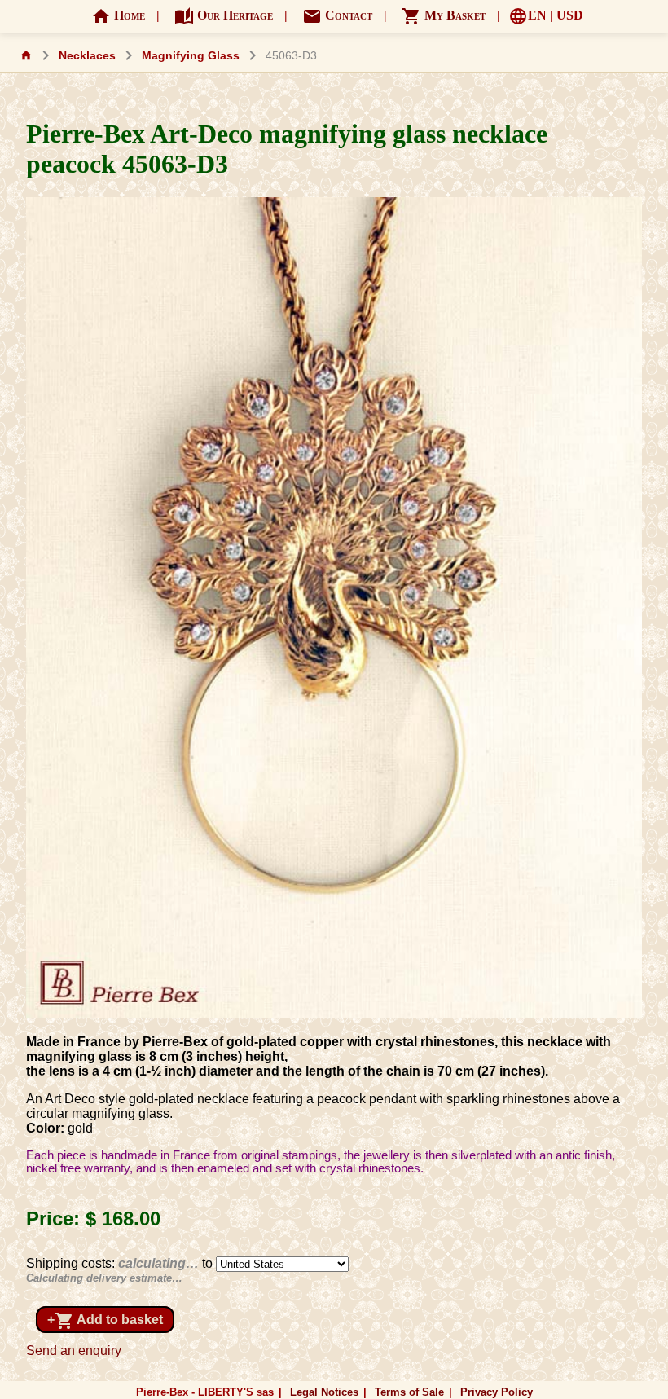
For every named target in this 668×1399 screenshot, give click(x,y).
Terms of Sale (409, 1392)
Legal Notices (324, 1392)
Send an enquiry (73, 1350)
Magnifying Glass (191, 56)
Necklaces (87, 56)
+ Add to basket (105, 1321)
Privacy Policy (496, 1392)
